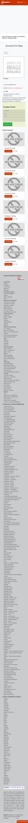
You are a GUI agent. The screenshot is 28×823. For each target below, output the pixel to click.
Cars (5, 393)
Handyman (6, 554)
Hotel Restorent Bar (8, 357)
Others (5, 353)
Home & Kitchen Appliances (10, 335)
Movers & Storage (8, 609)
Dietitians (6, 509)
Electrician (6, 528)
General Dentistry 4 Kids (9, 548)
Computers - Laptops (9, 305)
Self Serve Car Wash (9, 671)
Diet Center (6, 506)
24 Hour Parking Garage (9, 411)
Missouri (6, 740)
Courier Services (8, 348)
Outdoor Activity (7, 632)
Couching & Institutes (9, 293)
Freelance (6, 340)
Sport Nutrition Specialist (10, 672)
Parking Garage (7, 641)
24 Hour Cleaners (8, 406)
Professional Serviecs (9, 661)
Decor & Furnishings (9, 330)
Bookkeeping (7, 449)
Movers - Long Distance (9, 616)
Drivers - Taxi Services (9, 350)
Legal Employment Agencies (11, 581)
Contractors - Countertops (10, 479)
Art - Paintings (7, 328)
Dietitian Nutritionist (8, 508)
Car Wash (6, 456)
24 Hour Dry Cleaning (9, 408)
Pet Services (7, 385)
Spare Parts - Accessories (10, 400)
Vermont (6, 775)
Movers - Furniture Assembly (10, 611)
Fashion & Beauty (8, 313)
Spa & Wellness (7, 386)
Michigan (6, 735)
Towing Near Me (8, 686)
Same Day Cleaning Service (10, 667)
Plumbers (6, 649)
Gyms (5, 551)
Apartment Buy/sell (8, 363)
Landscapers (7, 571)
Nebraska (6, 743)
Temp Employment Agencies (10, 679)
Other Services (7, 352)
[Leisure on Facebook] (21, 818)
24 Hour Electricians (9, 409)
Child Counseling (8, 461)
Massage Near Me (8, 587)
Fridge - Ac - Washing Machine (11, 332)
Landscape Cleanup (9, 567)
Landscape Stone (8, 569)
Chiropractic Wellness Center (11, 469)
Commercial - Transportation (10, 395)
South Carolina (7, 767)
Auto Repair (7, 431)
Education (6, 526)
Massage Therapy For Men (10, 597)
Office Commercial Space (10, 366)
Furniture (6, 333)
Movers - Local (7, 614)
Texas (5, 772)
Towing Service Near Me (10, 689)
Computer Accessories (9, 303)
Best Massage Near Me (9, 443)
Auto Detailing (7, 428)
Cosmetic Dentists (8, 493)
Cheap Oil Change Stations (10, 459)
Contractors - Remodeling (10, 489)
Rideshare (6, 288)
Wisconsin (6, 782)
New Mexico (7, 750)
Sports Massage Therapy (10, 674)
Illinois (5, 720)
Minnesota (6, 737)
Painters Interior (7, 637)
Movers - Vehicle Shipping (10, 622)
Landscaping (7, 572)
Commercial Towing (8, 473)
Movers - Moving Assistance (10, 619)
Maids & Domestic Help (9, 381)
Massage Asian (7, 586)
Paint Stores (7, 634)
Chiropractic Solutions (9, 468)
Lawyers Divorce (8, 577)
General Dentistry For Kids (10, 549)
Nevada (6, 745)
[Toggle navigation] (25, 2)
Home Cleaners (7, 557)
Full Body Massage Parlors (10, 544)
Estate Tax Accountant (9, 538)
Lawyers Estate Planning (10, 579)
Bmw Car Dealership (9, 446)
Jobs (5, 338)
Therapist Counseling (9, 682)
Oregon (5, 760)
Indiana (5, 722)
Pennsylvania (7, 762)
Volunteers (6, 290)
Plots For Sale (7, 370)
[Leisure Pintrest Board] (19, 818)
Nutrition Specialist (8, 624)
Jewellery (6, 323)
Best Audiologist (8, 436)
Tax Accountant (7, 676)
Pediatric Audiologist (9, 644)
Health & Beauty (8, 322)
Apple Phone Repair (9, 423)
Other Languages (8, 297)
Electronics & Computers (10, 300)
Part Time (6, 345)
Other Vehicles (7, 398)
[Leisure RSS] (17, 818)
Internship (6, 343)
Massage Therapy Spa (9, 599)
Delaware (6, 710)
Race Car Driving (8, 662)
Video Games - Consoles (10, 312)
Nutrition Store (7, 626)
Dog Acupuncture (8, 513)
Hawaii (5, 717)
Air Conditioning (8, 418)
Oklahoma (6, 758)
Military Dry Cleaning (9, 601)
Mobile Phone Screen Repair (11, 604)
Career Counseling (8, 458)
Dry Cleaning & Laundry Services (12, 524)
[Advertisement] (14, 19)
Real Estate (7, 362)
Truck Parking (7, 691)
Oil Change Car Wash (9, 629)
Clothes (5, 318)
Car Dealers (7, 451)
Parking (5, 639)
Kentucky (6, 727)
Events (5, 283)
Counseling (6, 494)
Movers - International (9, 612)
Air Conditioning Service (9, 421)
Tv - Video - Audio (8, 310)
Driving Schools (7, 518)
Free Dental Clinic (8, 543)
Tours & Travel (7, 388)
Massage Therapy (8, 596)
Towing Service (7, 687)
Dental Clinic (7, 501)
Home (3, 36)
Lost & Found (7, 287)
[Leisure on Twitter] (23, 818)
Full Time (6, 342)
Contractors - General (9, 484)
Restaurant (6, 666)
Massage (6, 584)
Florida (5, 713)
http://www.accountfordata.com (15, 88)
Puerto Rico (6, 763)
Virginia (5, 777)
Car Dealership (7, 453)
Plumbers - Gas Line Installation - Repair (13, 651)
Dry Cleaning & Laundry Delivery (12, 523)
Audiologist (6, 426)
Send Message (7, 124)
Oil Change (6, 627)
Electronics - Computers (9, 376)
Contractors (6, 474)
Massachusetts (7, 733)
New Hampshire (8, 747)
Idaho (5, 718)
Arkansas (6, 703)
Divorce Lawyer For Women (10, 511)
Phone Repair (7, 647)
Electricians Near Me (9, 531)
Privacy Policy (20, 808)
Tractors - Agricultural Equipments (12, 401)
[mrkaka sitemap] (15, 818)
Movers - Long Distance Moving (11, 617)
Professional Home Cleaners (11, 659)
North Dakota (7, 755)
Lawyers (6, 576)
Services (6, 373)
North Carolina (7, 753)
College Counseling (8, 471)
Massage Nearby (8, 589)
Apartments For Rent (9, 365)
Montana (6, 742)
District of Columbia (8, 712)
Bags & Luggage (8, 317)
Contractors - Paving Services (11, 488)
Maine (5, 730)
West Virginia (7, 780)
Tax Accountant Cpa (8, 677)
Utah (5, 773)
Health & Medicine (8, 556)
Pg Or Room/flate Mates (9, 368)
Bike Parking (7, 444)
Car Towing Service (8, 454)
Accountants (21, 36)
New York (6, 752)
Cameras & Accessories (9, 302)
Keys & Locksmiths (8, 564)
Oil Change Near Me (9, 631)
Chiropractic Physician (9, 466)
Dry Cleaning (7, 521)
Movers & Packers (8, 347)
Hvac (5, 561)
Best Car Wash (7, 439)
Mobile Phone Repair (9, 602)
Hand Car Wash (7, 553)
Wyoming (6, 783)
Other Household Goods (9, 337)
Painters (6, 636)
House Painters (7, 559)
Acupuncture (7, 414)
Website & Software (8, 390)
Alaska (5, 700)
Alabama (4, 38)
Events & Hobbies (8, 355)
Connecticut (7, 708)
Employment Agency (9, 536)
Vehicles (6, 391)
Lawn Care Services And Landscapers (13, 574)
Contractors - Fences (9, 483)
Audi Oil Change (8, 424)
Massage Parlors (8, 591)
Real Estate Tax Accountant (10, 664)
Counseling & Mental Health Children (13, 498)
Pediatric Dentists (8, 646)
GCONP (13, 816)
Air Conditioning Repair (9, 419)
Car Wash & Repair (8, 375)
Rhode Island (7, 765)
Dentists (6, 503)
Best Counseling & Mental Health (12, 441)
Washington (6, 778)
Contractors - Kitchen (9, 486)
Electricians (6, 529)
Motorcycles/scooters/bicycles (11, 396)
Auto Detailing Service (9, 429)
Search (21, 2)
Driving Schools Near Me (10, 519)
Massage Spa (7, 594)
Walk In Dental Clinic (9, 694)
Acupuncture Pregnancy (9, 416)
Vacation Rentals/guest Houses (11, 371)
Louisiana (6, 728)
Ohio (5, 757)
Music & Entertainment (9, 358)
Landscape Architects (9, 566)
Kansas (5, 725)
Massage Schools (8, 592)
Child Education (7, 463)
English (5, 295)
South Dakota (7, 768)
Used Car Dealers (8, 692)
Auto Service (7, 433)
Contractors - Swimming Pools (11, 491)
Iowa (5, 723)
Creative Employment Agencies (11, 499)
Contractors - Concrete (9, 478)
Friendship (6, 285)
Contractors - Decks (8, 481)
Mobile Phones (7, 307)
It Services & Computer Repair (11, 562)
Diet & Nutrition (7, 504)
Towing (5, 684)
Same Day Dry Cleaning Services (12, 669)
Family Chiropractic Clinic (10, 539)
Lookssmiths (7, 582)
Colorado (6, 707)
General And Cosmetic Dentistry (11, 546)
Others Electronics (8, 308)
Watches (6, 325)
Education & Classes (9, 292)
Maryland (6, 732)
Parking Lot (6, 642)
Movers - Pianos (8, 621)
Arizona (5, 702)
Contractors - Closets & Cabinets (12, 476)
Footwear (6, 320)
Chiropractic (7, 464)
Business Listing (11, 36)
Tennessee (6, 770)
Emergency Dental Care (9, 533)
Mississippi (6, 738)
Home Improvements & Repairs (11, 380)
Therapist (6, 681)
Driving (5, 516)
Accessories (7, 315)
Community (7, 282)
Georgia (6, 715)
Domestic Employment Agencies (11, 514)
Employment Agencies (9, 534)
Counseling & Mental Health (10, 496)
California (6, 705)
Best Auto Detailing (8, 438)
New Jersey (6, 748)
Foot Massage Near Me (9, 541)
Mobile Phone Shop (8, 606)
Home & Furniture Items (10, 327)
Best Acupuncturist (8, 434)
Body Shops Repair (8, 448)
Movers (5, 607)
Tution (5, 298)
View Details (8, 151)
